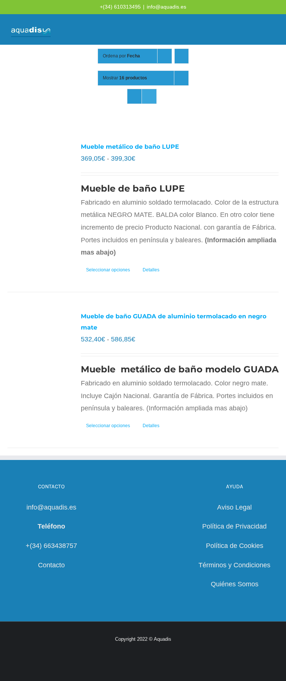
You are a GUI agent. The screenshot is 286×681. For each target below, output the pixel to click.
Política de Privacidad (234, 526)
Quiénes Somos (234, 584)
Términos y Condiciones (234, 565)
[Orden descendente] (181, 56)
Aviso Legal (234, 507)
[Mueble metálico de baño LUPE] (38, 180)
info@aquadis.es (166, 7)
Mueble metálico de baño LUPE (130, 146)
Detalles (151, 269)
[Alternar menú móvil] (272, 30)
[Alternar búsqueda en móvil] (258, 30)
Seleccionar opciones (108, 269)
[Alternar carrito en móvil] (245, 30)
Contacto (51, 565)
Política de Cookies (234, 545)
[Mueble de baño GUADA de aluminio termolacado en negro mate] (38, 350)
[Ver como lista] (149, 96)
